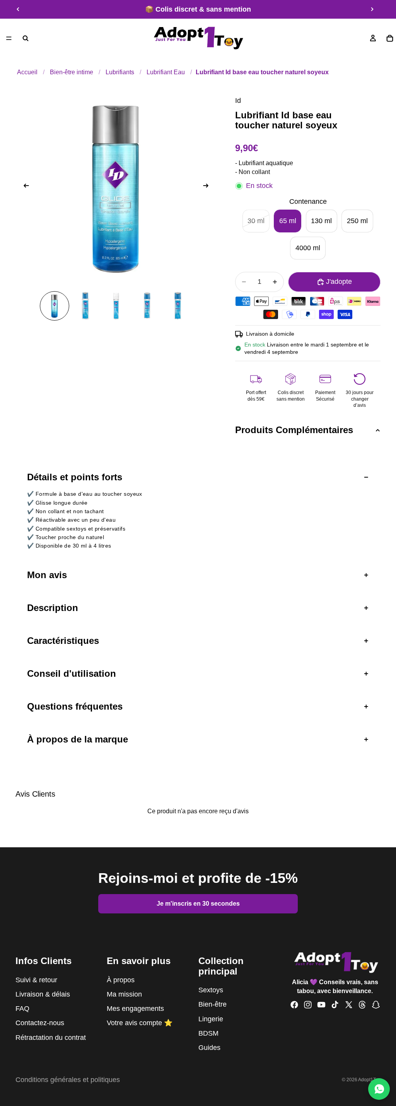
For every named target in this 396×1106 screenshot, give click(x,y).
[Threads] (362, 1004)
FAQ (22, 1008)
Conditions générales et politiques (67, 1080)
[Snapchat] (376, 1004)
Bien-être (212, 1004)
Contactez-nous (39, 1023)
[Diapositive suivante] (372, 9)
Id (238, 100)
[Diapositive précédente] (18, 9)
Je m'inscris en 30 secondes (198, 903)
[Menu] (9, 38)
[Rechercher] (25, 38)
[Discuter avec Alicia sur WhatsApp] (379, 1089)
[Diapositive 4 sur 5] (147, 306)
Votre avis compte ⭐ (139, 1023)
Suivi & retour (36, 980)
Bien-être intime (71, 71)
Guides (209, 1047)
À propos (121, 980)
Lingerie (210, 1019)
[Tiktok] (335, 1004)
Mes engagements (135, 1008)
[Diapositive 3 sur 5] (116, 306)
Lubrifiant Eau (166, 71)
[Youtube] (321, 1004)
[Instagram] (307, 1004)
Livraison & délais (42, 994)
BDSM (208, 1033)
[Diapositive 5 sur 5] (178, 306)
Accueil (27, 71)
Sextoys (210, 990)
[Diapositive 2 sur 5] (85, 306)
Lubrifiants (120, 71)
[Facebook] (294, 1004)
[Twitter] (348, 1004)
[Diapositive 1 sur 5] (54, 306)
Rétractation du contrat (50, 1037)
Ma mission (124, 994)
